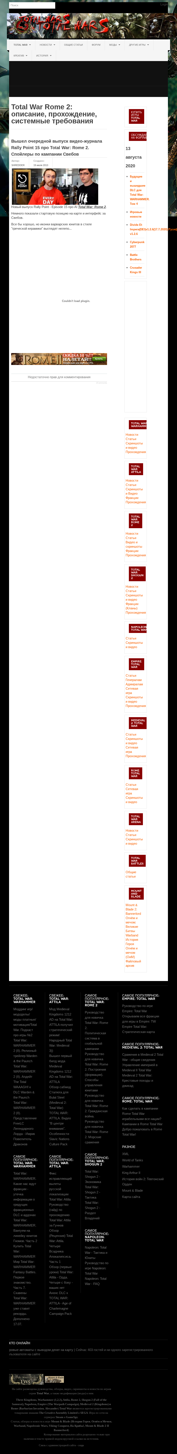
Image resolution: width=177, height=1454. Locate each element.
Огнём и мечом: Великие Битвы (132, 924)
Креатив (19, 55)
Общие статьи (73, 44)
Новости (46, 44)
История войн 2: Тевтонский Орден (143, 1181)
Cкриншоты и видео (134, 597)
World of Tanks (132, 1160)
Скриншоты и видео (134, 445)
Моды (113, 44)
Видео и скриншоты (134, 544)
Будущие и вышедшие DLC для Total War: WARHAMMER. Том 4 (140, 190)
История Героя (132, 942)
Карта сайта (131, 1197)
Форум (96, 44)
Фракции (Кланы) (132, 606)
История (42, 55)
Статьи (131, 439)
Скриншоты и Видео (134, 491)
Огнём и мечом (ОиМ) (131, 952)
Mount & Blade (132, 1190)
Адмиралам (134, 684)
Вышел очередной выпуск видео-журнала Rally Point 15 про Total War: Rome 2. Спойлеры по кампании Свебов (56, 148)
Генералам (134, 680)
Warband (132, 935)
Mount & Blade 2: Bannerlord (133, 909)
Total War (21, 44)
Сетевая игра (132, 691)
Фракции (132, 498)
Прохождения (135, 452)
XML (125, 1154)
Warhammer (131, 1166)
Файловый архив (133, 963)
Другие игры (137, 44)
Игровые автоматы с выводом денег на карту (39, 1350)
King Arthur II (131, 1173)
